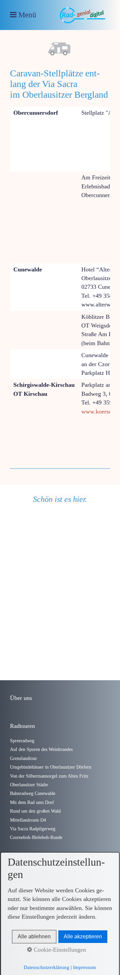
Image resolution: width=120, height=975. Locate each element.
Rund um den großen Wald (35, 811)
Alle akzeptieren (83, 936)
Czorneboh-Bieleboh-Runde (36, 837)
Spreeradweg (22, 740)
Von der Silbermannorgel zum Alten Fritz (49, 776)
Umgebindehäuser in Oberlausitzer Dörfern (50, 767)
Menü (27, 15)
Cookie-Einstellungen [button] (59, 949)
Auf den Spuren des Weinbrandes (41, 749)
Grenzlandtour (23, 758)
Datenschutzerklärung (46, 967)
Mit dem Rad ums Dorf (32, 802)
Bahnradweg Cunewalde (32, 793)
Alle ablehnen (34, 936)
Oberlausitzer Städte (29, 784)
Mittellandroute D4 (28, 820)
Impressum (84, 967)
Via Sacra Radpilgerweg (32, 828)
